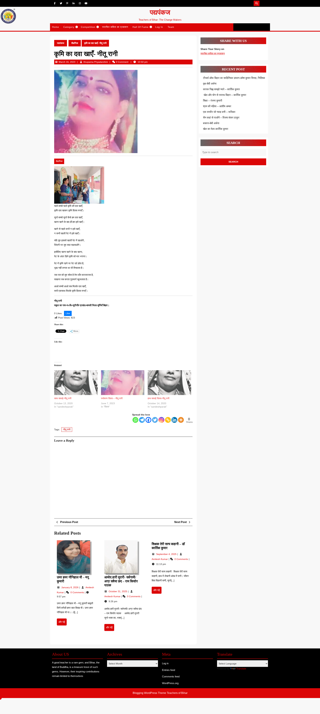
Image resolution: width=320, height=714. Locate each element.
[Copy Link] (168, 420)
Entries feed (168, 670)
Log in (165, 663)
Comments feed (171, 676)
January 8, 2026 (70, 587)
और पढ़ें (62, 623)
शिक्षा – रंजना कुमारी (212, 100)
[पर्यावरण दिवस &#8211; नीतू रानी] (122, 382)
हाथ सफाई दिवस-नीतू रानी (158, 398)
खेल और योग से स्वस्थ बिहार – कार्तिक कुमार (224, 95)
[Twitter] (155, 420)
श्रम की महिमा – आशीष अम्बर (217, 106)
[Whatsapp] (135, 420)
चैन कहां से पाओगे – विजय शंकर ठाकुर (221, 117)
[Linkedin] (174, 420)
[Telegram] (142, 420)
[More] (181, 420)
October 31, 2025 (118, 591)
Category (68, 27)
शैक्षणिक (74, 43)
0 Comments (77, 592)
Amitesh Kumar (112, 596)
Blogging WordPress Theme (149, 693)
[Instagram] (161, 420)
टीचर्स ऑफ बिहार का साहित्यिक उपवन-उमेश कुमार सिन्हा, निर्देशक (234, 78)
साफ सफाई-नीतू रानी (62, 398)
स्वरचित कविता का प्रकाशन (115, 27)
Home (55, 27)
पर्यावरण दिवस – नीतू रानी (111, 398)
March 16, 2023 (67, 62)
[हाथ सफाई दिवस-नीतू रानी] (169, 382)
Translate (241, 668)
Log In (159, 27)
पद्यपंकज (160, 12)
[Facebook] (148, 420)
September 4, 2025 (166, 554)
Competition (88, 27)
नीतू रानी (66, 429)
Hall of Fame (140, 27)
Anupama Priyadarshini (95, 62)
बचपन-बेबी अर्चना (211, 123)
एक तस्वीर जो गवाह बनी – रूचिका (219, 111)
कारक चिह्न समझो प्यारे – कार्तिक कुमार (221, 89)
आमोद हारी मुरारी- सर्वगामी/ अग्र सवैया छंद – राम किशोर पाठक (121, 581)
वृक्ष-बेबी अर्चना (209, 83)
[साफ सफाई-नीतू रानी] (76, 382)
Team (171, 27)
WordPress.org (170, 683)
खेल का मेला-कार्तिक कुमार (215, 128)
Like (68, 313)
